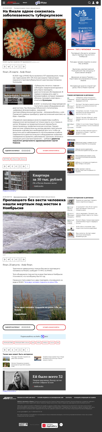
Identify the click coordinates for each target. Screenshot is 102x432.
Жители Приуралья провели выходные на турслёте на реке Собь (20, 364)
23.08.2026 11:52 (7, 197)
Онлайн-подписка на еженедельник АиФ (50, 397)
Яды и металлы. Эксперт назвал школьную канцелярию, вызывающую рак (86, 234)
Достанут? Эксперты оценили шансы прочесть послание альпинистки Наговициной (87, 106)
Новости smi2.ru (9, 191)
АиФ (4, 255)
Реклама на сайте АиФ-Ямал (26, 397)
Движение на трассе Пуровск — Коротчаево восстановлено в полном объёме (83, 78)
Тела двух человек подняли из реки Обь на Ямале (83, 63)
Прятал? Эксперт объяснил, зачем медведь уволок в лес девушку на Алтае (86, 119)
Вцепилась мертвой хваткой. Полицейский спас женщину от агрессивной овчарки (83, 70)
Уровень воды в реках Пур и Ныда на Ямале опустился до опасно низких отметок (53, 358)
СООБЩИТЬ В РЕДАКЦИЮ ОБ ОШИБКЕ (85, 397)
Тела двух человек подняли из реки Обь (41, 282)
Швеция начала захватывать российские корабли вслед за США (86, 149)
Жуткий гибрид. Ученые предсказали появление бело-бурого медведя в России (87, 221)
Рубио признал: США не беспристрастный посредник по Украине (85, 170)
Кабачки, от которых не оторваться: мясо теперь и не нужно (86, 163)
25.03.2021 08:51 (7, 8)
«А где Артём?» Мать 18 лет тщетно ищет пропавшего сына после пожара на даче (87, 208)
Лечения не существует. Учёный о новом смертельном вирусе (86, 201)
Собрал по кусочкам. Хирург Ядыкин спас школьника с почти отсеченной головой (87, 125)
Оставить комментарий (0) (51, 150)
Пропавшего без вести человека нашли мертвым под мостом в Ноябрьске (83, 54)
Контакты (69, 397)
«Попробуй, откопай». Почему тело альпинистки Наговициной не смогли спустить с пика (87, 112)
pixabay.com (35, 62)
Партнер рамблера (34, 424)
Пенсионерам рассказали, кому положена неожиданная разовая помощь (85, 157)
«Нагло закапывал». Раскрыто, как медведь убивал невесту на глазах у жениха (87, 215)
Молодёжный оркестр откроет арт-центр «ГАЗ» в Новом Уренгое (83, 86)
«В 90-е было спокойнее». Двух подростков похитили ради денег (86, 227)
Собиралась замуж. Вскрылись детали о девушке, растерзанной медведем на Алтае (86, 99)
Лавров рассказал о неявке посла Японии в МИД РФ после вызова (85, 143)
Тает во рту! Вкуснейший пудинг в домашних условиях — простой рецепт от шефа (86, 132)
